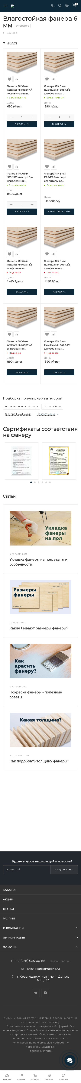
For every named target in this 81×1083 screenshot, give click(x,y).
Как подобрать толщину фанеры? (39, 761)
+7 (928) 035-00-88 (30, 960)
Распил (9, 918)
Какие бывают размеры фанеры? (39, 628)
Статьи (8, 908)
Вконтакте (36, 993)
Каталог (9, 889)
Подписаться (64, 869)
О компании (13, 927)
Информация (14, 937)
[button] (31, 482)
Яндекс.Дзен (45, 993)
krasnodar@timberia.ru (43, 968)
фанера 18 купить (40, 1050)
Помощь (10, 947)
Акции (8, 899)
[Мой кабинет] (67, 6)
